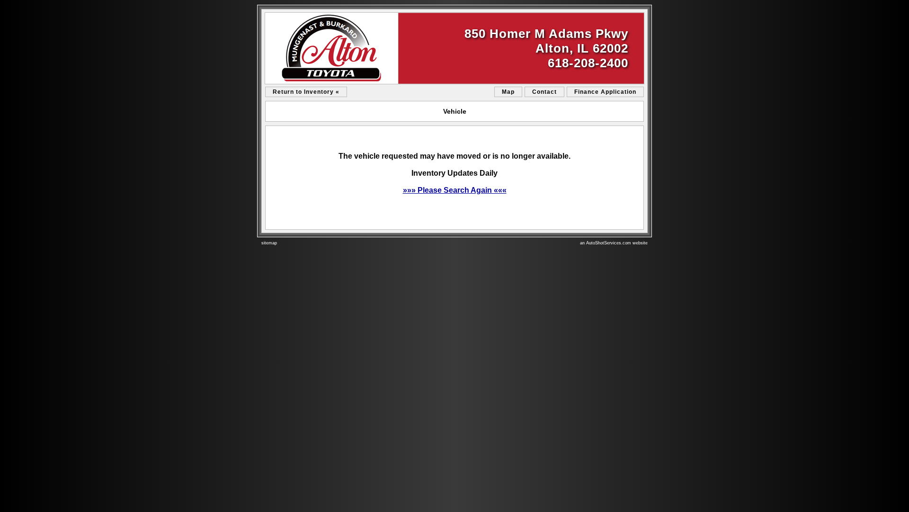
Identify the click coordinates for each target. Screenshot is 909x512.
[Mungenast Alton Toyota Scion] (454, 48)
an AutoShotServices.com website (614, 243)
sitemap (269, 243)
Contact (544, 92)
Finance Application (605, 92)
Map (508, 92)
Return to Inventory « (306, 92)
